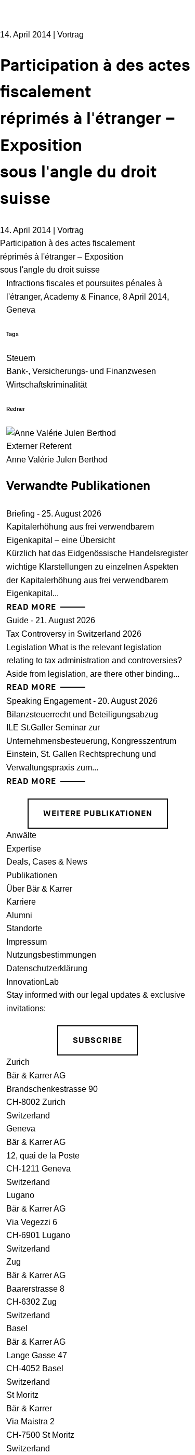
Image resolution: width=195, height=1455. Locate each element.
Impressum (26, 941)
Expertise (23, 848)
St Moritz (22, 1394)
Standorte (24, 928)
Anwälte (21, 835)
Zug (13, 1261)
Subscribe (97, 1041)
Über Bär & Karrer (39, 888)
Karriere (21, 901)
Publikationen (31, 875)
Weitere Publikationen (97, 814)
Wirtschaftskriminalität (46, 384)
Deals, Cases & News (46, 861)
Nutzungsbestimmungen (51, 954)
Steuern (20, 358)
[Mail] (174, 121)
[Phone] (174, 82)
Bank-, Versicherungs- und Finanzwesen (81, 371)
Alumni (19, 915)
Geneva (20, 1128)
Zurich (18, 1062)
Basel (17, 1328)
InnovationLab (32, 981)
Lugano (20, 1195)
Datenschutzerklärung (46, 968)
